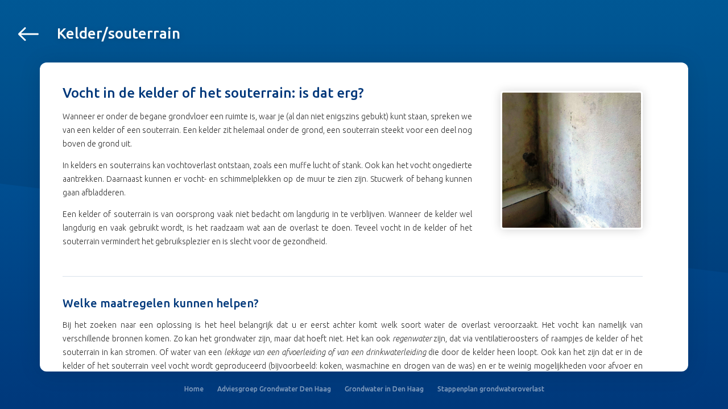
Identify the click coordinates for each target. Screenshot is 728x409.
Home (194, 389)
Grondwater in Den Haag (384, 389)
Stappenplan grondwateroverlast (490, 389)
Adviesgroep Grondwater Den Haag (274, 389)
